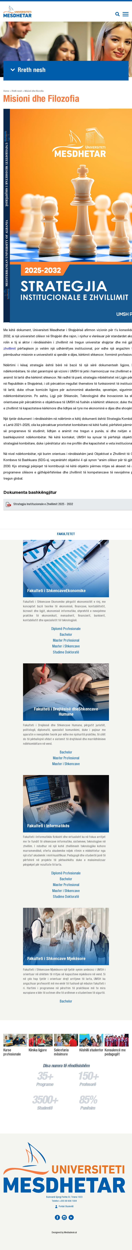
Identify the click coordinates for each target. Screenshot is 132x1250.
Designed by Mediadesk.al (64, 1233)
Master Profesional (66, 641)
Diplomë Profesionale (66, 629)
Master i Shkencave (66, 646)
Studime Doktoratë (66, 652)
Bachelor (66, 635)
